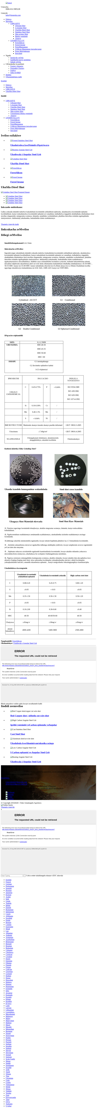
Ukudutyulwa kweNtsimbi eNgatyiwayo (29, 145)
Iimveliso (9, 21)
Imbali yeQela (15, 62)
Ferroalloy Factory (17, 68)
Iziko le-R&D (15, 73)
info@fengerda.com (13, 15)
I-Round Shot (20, 26)
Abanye (18, 38)
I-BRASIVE (15, 24)
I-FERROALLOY (17, 41)
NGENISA (5, 778)
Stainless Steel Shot (22, 32)
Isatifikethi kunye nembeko (20, 60)
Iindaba (8, 75)
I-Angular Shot (20, 28)
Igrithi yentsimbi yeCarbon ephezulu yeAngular (33, 725)
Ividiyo (13, 70)
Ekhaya (8, 19)
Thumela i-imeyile (8, 807)
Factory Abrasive (16, 66)
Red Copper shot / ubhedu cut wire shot (29, 715)
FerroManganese (21, 47)
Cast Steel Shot (17, 734)
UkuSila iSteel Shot (22, 30)
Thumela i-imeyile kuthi (10, 224)
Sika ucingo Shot (21, 34)
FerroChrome (20, 45)
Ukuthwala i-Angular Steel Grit (25, 154)
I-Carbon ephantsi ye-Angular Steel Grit (30, 752)
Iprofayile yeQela (16, 58)
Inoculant (18, 53)
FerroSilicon (19, 43)
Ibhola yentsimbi (21, 36)
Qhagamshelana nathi (14, 77)
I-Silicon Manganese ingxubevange (28, 49)
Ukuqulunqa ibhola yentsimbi (21, 113)
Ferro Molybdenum (22, 51)
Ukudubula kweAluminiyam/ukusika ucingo (32, 743)
